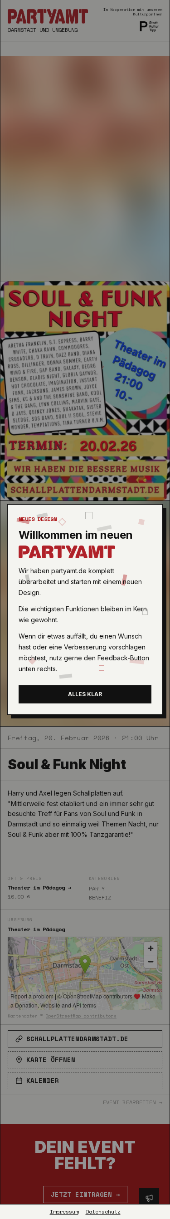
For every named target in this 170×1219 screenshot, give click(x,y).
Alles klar (85, 694)
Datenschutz (103, 1211)
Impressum (64, 1211)
